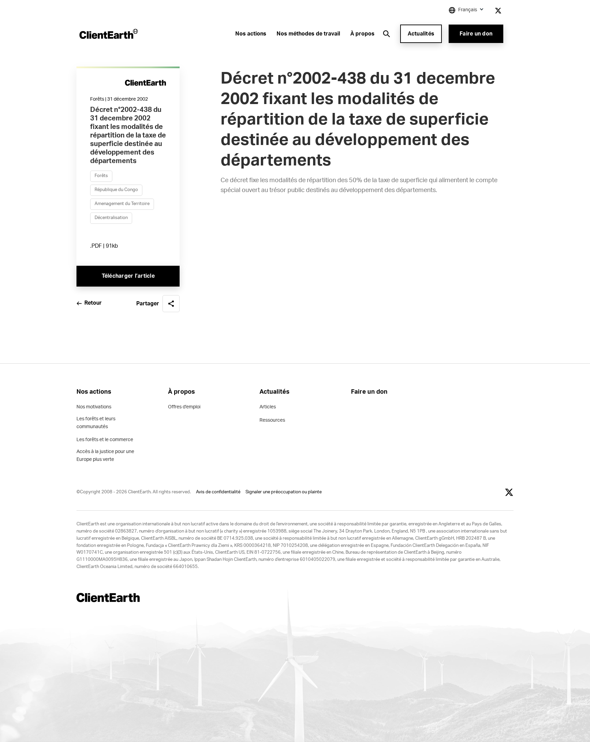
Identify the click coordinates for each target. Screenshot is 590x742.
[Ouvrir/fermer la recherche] (386, 33)
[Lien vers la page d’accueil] (108, 33)
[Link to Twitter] (498, 10)
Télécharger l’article (128, 276)
